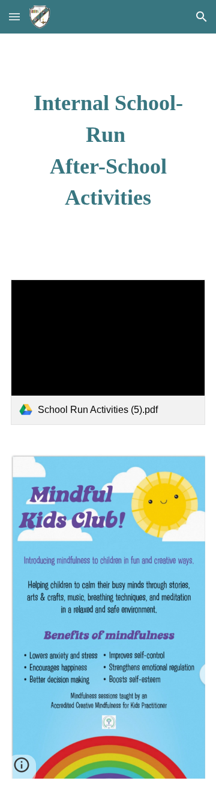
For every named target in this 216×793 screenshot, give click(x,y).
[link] (108, 352)
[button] (14, 16)
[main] (108, 149)
